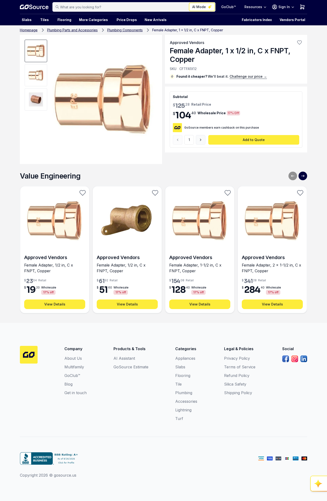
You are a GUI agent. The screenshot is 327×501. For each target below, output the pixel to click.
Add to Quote (254, 140)
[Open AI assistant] (319, 483)
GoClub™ (228, 7)
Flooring (64, 20)
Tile (178, 384)
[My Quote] (302, 7)
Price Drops (127, 20)
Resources (253, 7)
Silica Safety (235, 384)
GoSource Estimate (130, 367)
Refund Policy (236, 375)
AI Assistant (124, 358)
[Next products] (303, 176)
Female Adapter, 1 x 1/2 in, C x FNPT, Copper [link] (187, 30)
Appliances (185, 358)
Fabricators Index (257, 20)
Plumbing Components (125, 30)
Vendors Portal (292, 20)
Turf (179, 418)
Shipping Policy (238, 392)
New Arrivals (156, 20)
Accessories (186, 401)
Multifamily (74, 367)
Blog (68, 384)
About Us (73, 358)
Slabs (180, 367)
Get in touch (75, 392)
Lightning (183, 410)
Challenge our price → (248, 76)
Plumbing (183, 392)
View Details (54, 304)
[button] (299, 42)
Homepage (29, 30)
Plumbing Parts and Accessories (72, 30)
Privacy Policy (237, 358)
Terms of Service (239, 367)
